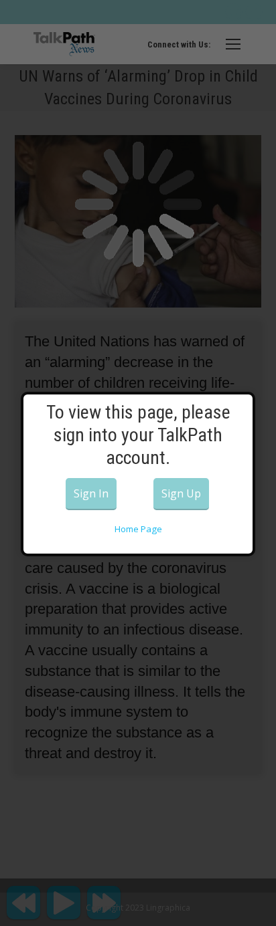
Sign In (91, 493)
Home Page (138, 529)
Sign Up (181, 493)
